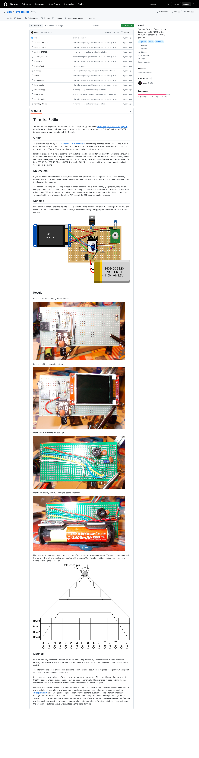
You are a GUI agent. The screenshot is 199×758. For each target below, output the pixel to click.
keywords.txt (39, 85)
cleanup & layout (46, 32)
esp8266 (143, 42)
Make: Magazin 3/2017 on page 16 (112, 126)
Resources (39, 4)
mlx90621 (159, 42)
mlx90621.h (38, 94)
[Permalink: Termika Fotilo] (31, 119)
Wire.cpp (37, 71)
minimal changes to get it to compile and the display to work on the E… (99, 42)
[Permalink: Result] (31, 292)
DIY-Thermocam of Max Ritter (72, 144)
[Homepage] (5, 4)
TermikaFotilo (21, 11)
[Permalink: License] (31, 653)
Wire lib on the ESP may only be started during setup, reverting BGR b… (100, 71)
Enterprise (69, 4)
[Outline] (131, 111)
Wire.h (36, 76)
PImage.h (38, 61)
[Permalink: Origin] (31, 137)
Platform (14, 4)
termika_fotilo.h (40, 99)
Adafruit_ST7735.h (41, 57)
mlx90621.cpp (39, 90)
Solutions (26, 4)
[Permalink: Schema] (31, 200)
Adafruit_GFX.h (39, 47)
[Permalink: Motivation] (31, 170)
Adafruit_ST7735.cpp (42, 52)
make (151, 42)
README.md (39, 66)
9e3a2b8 (108, 32)
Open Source (54, 4)
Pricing (81, 4)
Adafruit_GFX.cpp (41, 42)
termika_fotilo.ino (40, 104)
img (35, 38)
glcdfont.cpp (39, 80)
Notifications (163, 12)
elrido (9, 11)
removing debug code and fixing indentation (90, 52)
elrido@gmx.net (40, 693)
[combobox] (105, 25)
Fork (176, 12)
